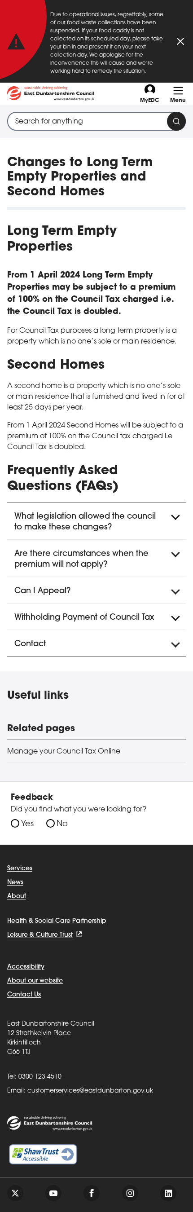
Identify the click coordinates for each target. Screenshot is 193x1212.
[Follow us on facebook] (91, 1193)
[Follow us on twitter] (15, 1193)
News (15, 882)
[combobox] (96, 121)
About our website (35, 981)
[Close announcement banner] (180, 41)
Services (19, 868)
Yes (27, 824)
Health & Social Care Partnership (56, 921)
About (16, 896)
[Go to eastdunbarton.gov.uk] (50, 93)
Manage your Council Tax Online (63, 751)
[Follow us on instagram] (130, 1193)
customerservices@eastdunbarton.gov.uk (90, 1091)
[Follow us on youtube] (53, 1193)
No (62, 824)
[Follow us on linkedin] (168, 1193)
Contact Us (24, 995)
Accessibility (25, 967)
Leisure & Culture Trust (40, 935)
